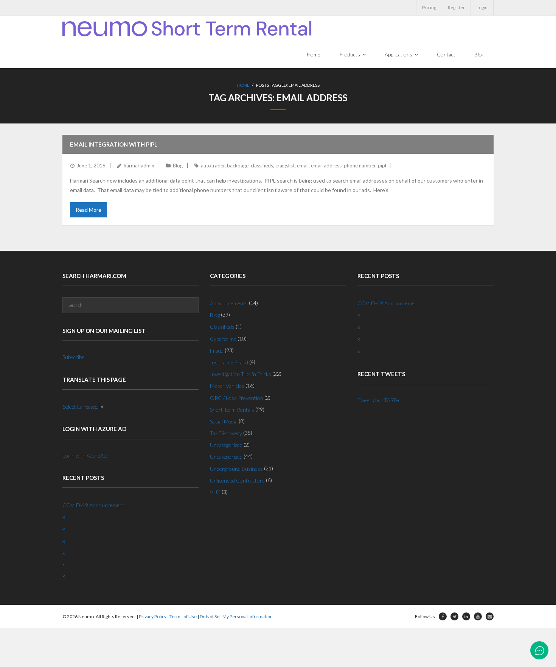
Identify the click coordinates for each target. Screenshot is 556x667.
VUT (215, 492)
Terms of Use (183, 616)
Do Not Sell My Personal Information (236, 616)
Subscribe (73, 357)
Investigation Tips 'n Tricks (240, 374)
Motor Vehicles (227, 386)
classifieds (262, 165)
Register (456, 7)
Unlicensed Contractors (237, 480)
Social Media (224, 421)
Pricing (429, 7)
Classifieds (222, 326)
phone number (360, 165)
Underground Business (236, 468)
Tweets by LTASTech (380, 400)
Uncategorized (226, 445)
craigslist (285, 165)
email (303, 165)
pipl (382, 165)
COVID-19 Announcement (93, 505)
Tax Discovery (226, 433)
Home (243, 85)
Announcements (229, 303)
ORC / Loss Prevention (236, 398)
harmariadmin (139, 165)
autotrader (213, 165)
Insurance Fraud (229, 362)
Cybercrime (223, 339)
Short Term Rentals (232, 409)
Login (482, 7)
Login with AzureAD (85, 455)
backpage (237, 165)
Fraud (217, 350)
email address (326, 165)
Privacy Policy (152, 616)
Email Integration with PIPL (113, 144)
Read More (88, 209)
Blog (178, 165)
